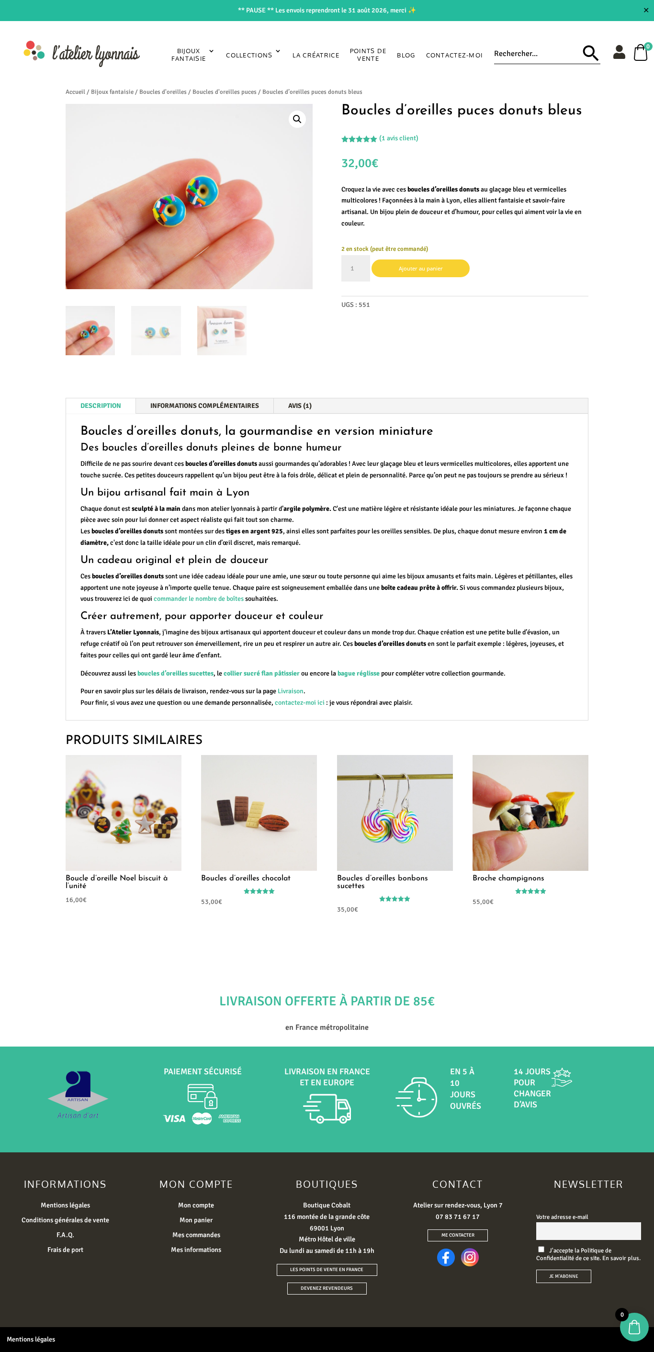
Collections (249, 55)
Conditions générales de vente (65, 1220)
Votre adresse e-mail (562, 1217)
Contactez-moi (454, 55)
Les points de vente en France (326, 1270)
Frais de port (65, 1250)
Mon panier (196, 1220)
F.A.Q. (65, 1235)
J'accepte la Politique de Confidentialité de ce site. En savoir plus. (588, 1254)
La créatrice (316, 55)
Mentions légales (65, 1205)
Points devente (368, 54)
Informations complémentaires (204, 406)
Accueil (75, 92)
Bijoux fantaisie (112, 92)
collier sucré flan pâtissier (262, 673)
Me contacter (457, 1235)
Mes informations (196, 1250)
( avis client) (398, 138)
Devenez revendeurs (327, 1288)
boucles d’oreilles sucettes (175, 673)
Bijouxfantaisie (188, 54)
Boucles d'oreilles (163, 92)
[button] (297, 119)
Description (100, 406)
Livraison (291, 691)
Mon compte (196, 1205)
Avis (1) (300, 406)
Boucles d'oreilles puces (224, 92)
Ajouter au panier (421, 268)
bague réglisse (359, 673)
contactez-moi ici (300, 703)
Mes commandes (196, 1235)
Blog (406, 55)
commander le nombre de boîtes (199, 599)
